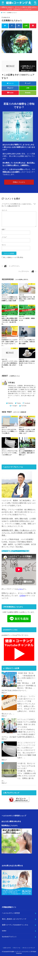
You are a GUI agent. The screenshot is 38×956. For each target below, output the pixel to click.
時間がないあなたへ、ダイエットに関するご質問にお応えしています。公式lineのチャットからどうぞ (19, 8)
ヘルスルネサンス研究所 (11, 913)
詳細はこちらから (19, 182)
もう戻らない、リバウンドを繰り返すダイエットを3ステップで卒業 (26, 698)
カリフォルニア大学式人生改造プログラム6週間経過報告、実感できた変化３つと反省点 (26, 723)
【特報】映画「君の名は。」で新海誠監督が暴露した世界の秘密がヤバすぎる (26, 676)
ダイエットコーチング (29, 947)
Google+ (14, 405)
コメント (4, 210)
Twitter (19, 403)
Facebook (27, 403)
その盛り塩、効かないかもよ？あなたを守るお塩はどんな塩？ (26, 765)
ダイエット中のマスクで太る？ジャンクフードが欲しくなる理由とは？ (26, 745)
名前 (3, 229)
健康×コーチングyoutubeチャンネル (15, 925)
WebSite (10, 403)
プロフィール (16, 947)
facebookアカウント (9, 937)
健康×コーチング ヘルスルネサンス (21, 951)
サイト (4, 245)
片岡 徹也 (11, 382)
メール (4, 237)
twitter (4, 931)
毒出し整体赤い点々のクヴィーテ (14, 919)
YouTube (23, 405)
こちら (20, 589)
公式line (22, 595)
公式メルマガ (7, 947)
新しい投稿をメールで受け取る (13, 257)
